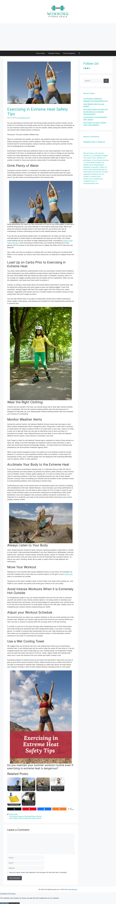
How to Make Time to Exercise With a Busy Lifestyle (25, 818)
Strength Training (54, 53)
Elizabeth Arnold (89, 142)
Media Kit (101, 142)
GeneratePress (72, 889)
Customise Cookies (14, 903)
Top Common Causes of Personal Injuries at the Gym (25, 816)
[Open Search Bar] (79, 53)
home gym (68, 574)
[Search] (106, 81)
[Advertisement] (58, 37)
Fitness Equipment (69, 53)
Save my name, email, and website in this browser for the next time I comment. (38, 872)
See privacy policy (5, 900)
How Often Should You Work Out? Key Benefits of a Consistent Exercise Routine (95, 112)
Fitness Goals (40, 53)
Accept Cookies (4, 903)
